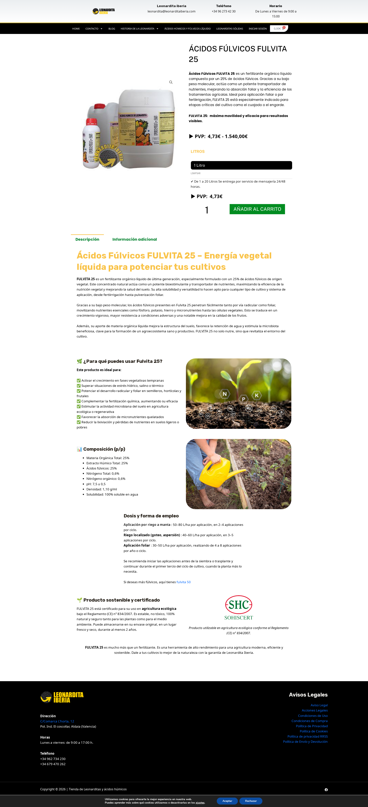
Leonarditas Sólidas (229, 28)
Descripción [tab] (87, 239)
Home (76, 28)
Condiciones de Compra (310, 721)
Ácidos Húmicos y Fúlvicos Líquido (187, 28)
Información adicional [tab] (135, 239)
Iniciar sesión (258, 28)
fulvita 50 (183, 582)
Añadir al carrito (257, 209)
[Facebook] (326, 789)
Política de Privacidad (312, 726)
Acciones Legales (315, 710)
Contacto (91, 28)
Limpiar (195, 173)
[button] (171, 82)
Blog (111, 28)
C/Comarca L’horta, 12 (57, 721)
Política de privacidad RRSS (308, 736)
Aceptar (227, 801)
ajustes (200, 803)
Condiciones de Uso (313, 715)
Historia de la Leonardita (137, 28)
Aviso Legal (319, 705)
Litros (198, 151)
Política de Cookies (314, 731)
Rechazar (251, 801)
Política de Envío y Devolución (305, 741)
